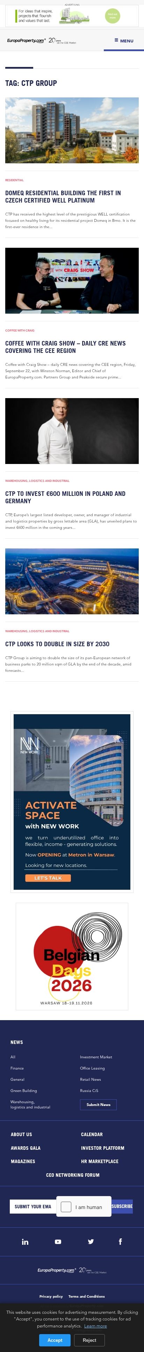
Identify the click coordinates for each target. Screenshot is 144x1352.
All (12, 1056)
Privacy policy (51, 1296)
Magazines (23, 1161)
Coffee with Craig (20, 330)
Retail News (90, 1079)
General (17, 1079)
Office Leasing (92, 1068)
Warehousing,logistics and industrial (30, 1104)
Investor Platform (102, 1147)
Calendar (92, 1134)
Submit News (98, 1104)
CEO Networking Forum (72, 1174)
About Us (21, 1134)
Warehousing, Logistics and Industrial (37, 481)
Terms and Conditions (87, 1296)
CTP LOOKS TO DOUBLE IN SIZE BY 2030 (57, 644)
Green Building (23, 1090)
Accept (55, 1340)
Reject (89, 1340)
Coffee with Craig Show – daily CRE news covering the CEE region (65, 347)
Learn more (95, 1326)
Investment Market (96, 1056)
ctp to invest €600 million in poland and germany (65, 497)
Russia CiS (89, 1090)
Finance (17, 1068)
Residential (14, 180)
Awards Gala (26, 1147)
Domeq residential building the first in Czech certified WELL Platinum (63, 196)
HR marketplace (99, 1161)
